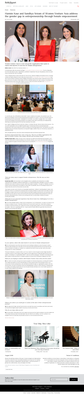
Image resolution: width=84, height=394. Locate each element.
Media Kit (38, 392)
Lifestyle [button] (8, 6)
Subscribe (73, 379)
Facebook (42, 388)
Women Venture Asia (9, 317)
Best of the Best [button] (53, 6)
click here (76, 366)
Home (6, 10)
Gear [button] (27, 6)
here (27, 68)
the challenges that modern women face (41, 77)
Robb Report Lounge (53, 2)
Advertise (33, 392)
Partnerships (57, 392)
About (24, 392)
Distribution (44, 392)
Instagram (37, 388)
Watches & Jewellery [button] (18, 6)
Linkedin (47, 388)
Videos (70, 2)
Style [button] (31, 6)
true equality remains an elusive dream (34, 70)
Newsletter (76, 2)
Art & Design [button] (38, 6)
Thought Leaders (63, 2)
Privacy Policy (50, 392)
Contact (28, 392)
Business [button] (45, 6)
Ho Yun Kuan (9, 19)
